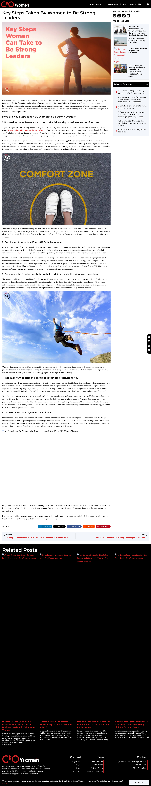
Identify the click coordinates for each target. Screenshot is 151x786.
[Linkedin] (114, 15)
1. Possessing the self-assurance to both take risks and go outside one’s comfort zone (132, 99)
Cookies (5, 783)
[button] (148, 4)
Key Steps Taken (22, 253)
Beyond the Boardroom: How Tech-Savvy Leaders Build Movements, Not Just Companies (137, 31)
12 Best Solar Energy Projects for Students (137, 50)
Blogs (123, 4)
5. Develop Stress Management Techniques (132, 130)
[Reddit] (124, 15)
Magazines (112, 4)
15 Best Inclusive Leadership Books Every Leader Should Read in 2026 (56, 725)
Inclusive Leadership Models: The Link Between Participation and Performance (93, 725)
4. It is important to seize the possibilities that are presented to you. (132, 123)
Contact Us (135, 4)
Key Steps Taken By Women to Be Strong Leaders (27, 130)
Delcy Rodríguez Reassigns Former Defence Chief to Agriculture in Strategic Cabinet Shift (136, 70)
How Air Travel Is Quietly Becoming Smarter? (136, 40)
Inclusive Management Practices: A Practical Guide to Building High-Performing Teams (131, 725)
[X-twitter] (119, 15)
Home (91, 4)
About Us (100, 4)
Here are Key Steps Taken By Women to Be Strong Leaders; (131, 92)
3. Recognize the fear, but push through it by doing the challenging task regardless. (132, 114)
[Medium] (128, 15)
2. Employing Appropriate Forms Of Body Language (132, 107)
